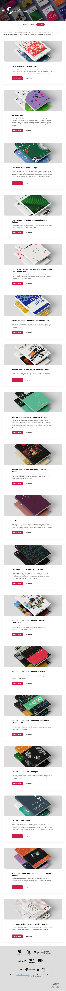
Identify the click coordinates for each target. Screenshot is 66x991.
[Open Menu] (3, 10)
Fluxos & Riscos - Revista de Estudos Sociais (30, 321)
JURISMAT (16, 521)
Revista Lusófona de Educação (25, 772)
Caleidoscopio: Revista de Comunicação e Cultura (29, 221)
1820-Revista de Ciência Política (25, 66)
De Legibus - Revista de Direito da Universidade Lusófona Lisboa (32, 270)
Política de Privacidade (22, 975)
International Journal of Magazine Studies (29, 417)
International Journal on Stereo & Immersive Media (30, 471)
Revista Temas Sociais (21, 821)
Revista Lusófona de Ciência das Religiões (29, 671)
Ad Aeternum (17, 115)
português (40, 24)
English (25, 24)
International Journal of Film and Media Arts (30, 370)
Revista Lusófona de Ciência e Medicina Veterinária (28, 621)
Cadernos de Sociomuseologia (25, 168)
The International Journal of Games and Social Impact (31, 874)
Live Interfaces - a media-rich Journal (27, 570)
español (32, 24)
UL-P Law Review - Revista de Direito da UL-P (31, 924)
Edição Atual (29, 78)
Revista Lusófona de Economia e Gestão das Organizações (30, 722)
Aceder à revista (17, 78)
